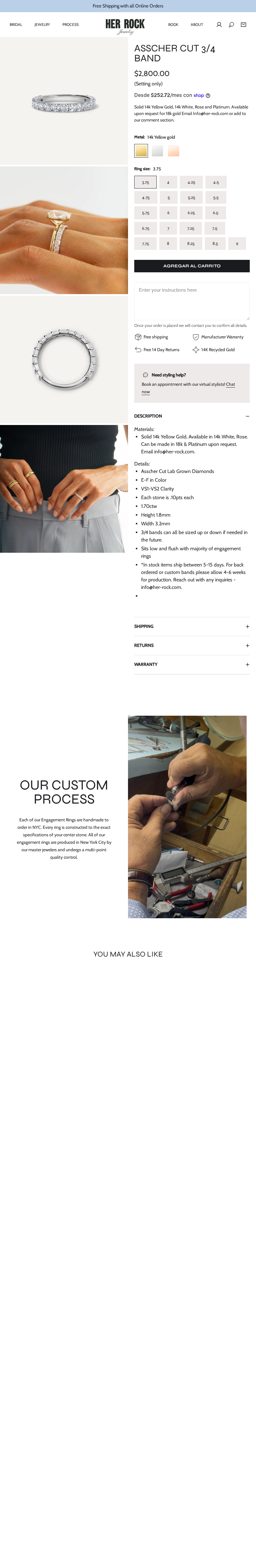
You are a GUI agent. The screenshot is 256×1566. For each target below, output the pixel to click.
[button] (15, 24)
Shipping (143, 626)
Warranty (145, 664)
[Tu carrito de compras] (243, 24)
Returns (144, 645)
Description (148, 416)
